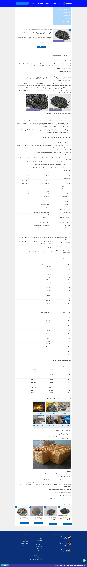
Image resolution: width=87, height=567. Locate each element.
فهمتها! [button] (5, 565)
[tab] (70, 53)
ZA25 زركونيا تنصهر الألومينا (45, 29)
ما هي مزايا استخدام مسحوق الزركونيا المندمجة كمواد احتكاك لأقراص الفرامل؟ (63, 543)
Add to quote (42, 46)
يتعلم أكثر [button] (55, 565)
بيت (59, 3)
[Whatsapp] (84, 560)
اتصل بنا (33, 3)
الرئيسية (51, 29)
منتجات (54, 3)
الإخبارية (47, 3)
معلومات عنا (41, 3)
